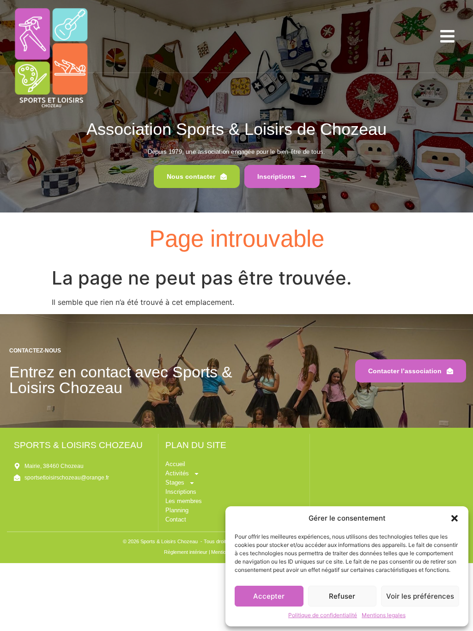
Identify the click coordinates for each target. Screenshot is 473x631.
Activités (177, 473)
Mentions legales (384, 615)
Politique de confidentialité (322, 615)
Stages (174, 482)
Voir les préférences (420, 596)
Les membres (183, 501)
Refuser (342, 596)
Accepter (269, 596)
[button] (454, 518)
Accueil (175, 464)
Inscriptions (180, 491)
